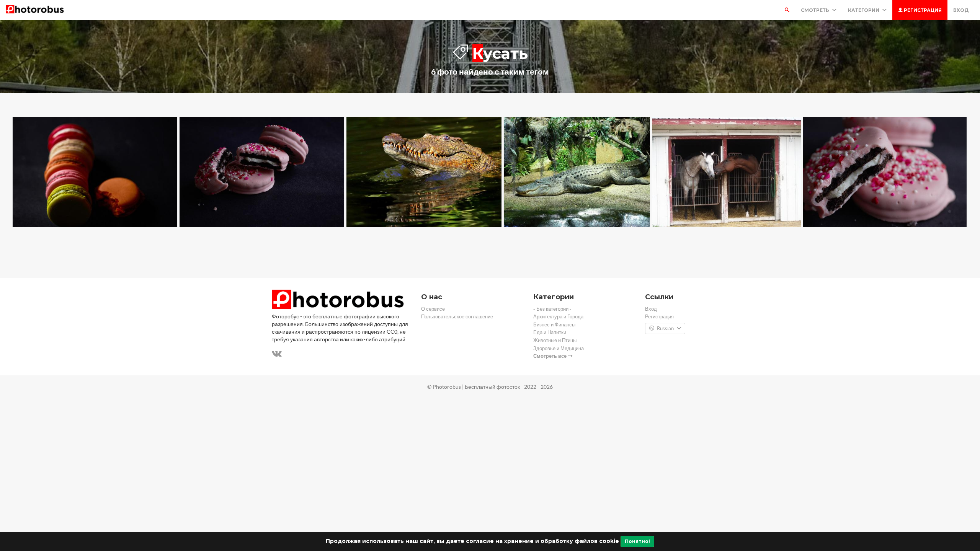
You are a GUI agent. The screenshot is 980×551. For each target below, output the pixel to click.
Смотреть (815, 10)
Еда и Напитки (549, 332)
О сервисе (433, 309)
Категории (864, 10)
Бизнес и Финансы (554, 325)
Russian (665, 328)
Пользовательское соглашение (457, 317)
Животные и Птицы (555, 340)
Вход (961, 10)
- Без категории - (552, 309)
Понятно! (637, 541)
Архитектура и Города (558, 317)
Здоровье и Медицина (558, 348)
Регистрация (922, 10)
